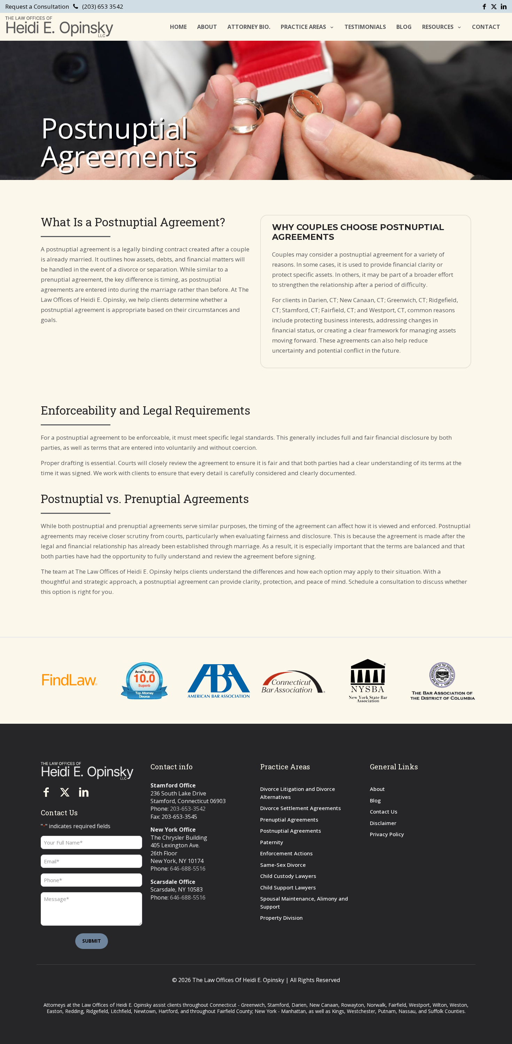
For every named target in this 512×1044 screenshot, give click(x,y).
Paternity (271, 842)
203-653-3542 (187, 809)
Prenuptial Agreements (289, 819)
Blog (375, 800)
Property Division (281, 917)
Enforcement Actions (286, 853)
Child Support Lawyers (288, 887)
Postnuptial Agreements (290, 830)
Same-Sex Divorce (283, 864)
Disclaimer (383, 822)
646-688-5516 (187, 868)
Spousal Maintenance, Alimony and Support (304, 902)
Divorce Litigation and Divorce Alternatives (297, 792)
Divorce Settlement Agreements (300, 807)
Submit (91, 940)
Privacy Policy (387, 834)
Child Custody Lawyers (288, 875)
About (377, 788)
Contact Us (383, 811)
